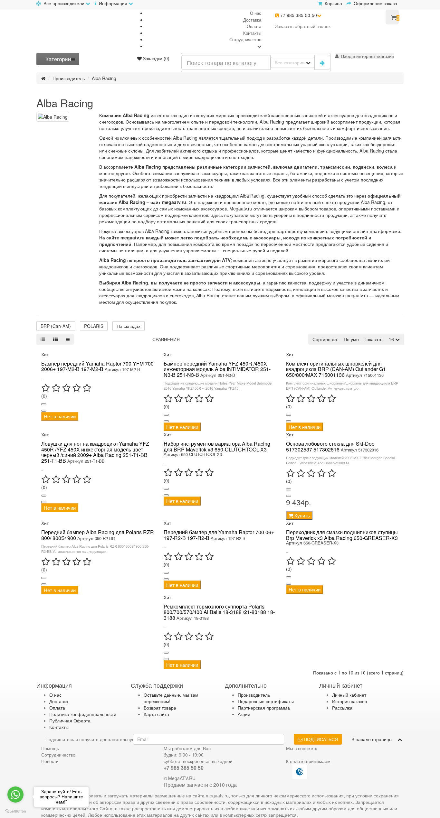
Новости (50, 761)
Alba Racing (104, 78)
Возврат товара (160, 707)
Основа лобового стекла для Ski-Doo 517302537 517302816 (330, 446)
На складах (128, 326)
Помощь (50, 748)
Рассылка (342, 707)
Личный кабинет (349, 695)
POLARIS (93, 326)
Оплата (254, 26)
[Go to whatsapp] (15, 794)
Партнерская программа (264, 707)
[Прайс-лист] (68, 339)
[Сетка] (55, 339)
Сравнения (166, 339)
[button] (364, 56)
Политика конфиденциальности (82, 714)
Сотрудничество (245, 39)
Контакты (252, 33)
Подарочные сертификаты (266, 701)
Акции (244, 714)
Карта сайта (156, 714)
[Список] (42, 339)
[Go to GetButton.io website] (15, 811)
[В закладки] (43, 404)
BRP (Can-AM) (56, 326)
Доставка (252, 20)
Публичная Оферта (70, 720)
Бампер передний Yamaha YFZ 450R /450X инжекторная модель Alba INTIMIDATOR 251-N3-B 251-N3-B (217, 369)
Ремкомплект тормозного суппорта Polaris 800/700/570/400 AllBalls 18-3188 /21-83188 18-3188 (219, 612)
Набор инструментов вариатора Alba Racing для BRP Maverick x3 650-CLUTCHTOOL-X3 (217, 446)
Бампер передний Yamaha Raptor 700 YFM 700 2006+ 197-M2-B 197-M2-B (97, 366)
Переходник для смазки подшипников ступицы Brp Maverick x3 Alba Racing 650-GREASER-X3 (342, 535)
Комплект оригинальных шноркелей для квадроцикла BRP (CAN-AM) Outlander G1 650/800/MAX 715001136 (336, 369)
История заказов (349, 701)
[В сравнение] (43, 411)
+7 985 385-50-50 (298, 15)
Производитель (69, 78)
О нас (255, 13)
